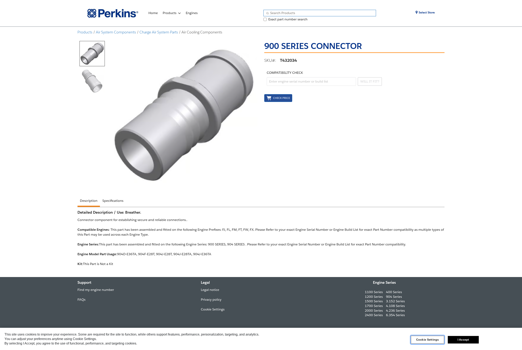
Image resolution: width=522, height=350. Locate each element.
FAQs (81, 299)
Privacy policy (211, 299)
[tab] (92, 53)
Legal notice (210, 290)
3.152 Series (395, 301)
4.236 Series (395, 310)
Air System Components (116, 32)
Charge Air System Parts (158, 32)
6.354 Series (395, 315)
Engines (192, 13)
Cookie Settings (427, 339)
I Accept (463, 339)
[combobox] (318, 13)
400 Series (394, 292)
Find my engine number (95, 290)
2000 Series (374, 310)
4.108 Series (395, 306)
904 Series (394, 297)
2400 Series (374, 315)
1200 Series (374, 297)
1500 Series (374, 301)
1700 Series (374, 306)
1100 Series (374, 292)
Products (169, 13)
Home (153, 13)
